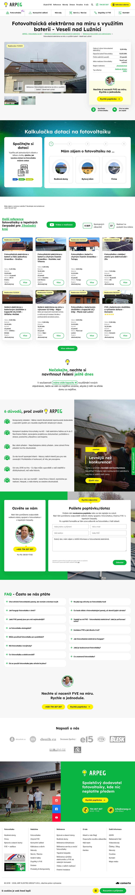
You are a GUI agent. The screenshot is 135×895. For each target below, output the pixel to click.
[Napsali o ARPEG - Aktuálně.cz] (18, 739)
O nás (86, 4)
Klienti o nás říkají (90, 835)
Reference (57, 4)
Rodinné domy (10, 835)
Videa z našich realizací (66, 866)
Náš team (86, 843)
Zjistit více (94, 480)
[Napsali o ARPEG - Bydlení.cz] (57, 749)
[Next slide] (82, 67)
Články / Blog (114, 846)
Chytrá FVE (47, 4)
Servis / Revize (36, 854)
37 (111, 225)
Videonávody (114, 843)
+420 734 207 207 (24, 549)
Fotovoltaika (9, 829)
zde (78, 562)
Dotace (72, 4)
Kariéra (85, 850)
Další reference (13, 219)
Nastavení (96, 890)
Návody (65, 4)
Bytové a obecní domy (13, 843)
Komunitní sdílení (37, 843)
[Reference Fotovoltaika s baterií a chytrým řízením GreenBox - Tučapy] (84, 262)
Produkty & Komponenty (40, 869)
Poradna (79, 4)
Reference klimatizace (65, 843)
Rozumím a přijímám (113, 890)
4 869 (87, 225)
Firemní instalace (63, 870)
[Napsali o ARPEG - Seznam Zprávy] (68, 739)
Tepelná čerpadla (63, 853)
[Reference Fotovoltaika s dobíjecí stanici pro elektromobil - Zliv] (117, 262)
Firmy (6, 839)
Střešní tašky (124, 70)
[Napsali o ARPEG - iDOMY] (77, 750)
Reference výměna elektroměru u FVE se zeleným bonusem (65, 859)
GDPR (111, 835)
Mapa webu (113, 861)
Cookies (112, 854)
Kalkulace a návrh (37, 846)
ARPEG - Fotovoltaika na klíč (32, 34)
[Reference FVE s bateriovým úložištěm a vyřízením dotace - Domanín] (117, 315)
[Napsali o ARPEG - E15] (86, 739)
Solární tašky (35, 858)
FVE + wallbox (10, 846)
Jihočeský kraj (121, 66)
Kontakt (112, 858)
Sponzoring (87, 846)
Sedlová (118, 69)
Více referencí (67, 348)
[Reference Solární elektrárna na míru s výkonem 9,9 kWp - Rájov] (51, 315)
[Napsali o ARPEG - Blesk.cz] (117, 739)
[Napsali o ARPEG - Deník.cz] (48, 739)
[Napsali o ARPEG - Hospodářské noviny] (33, 739)
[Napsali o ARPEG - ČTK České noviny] (101, 739)
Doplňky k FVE (36, 861)
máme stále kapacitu (63, 382)
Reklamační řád (115, 839)
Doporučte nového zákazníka (94, 839)
